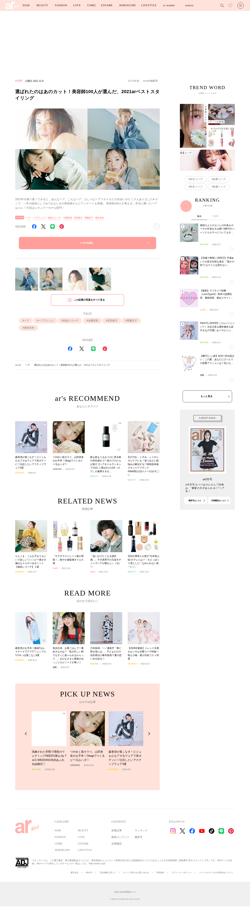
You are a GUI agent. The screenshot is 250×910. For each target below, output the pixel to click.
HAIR (26, 5)
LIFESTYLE (149, 5)
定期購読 (116, 843)
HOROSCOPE (127, 5)
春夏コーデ (219, 179)
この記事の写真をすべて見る (89, 299)
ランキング (141, 830)
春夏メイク (219, 186)
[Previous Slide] (26, 733)
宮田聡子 (78, 217)
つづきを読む (86, 242)
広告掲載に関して (108, 872)
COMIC (91, 5)
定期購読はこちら (218, 500)
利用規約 (160, 872)
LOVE (77, 5)
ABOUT (89, 872)
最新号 (138, 837)
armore (189, 5)
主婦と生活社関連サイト (125, 892)
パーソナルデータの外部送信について (216, 872)
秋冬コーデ (196, 179)
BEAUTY (42, 5)
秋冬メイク (196, 186)
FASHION (61, 5)
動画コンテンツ (120, 837)
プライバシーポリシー (181, 872)
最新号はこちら (195, 500)
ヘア (28, 217)
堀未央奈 (99, 217)
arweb (18, 365)
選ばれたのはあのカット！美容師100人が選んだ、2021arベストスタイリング (72, 365)
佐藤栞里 (67, 217)
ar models (169, 5)
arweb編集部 (150, 80)
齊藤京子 (89, 217)
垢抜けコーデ (54, 217)
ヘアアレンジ (39, 217)
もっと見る (206, 396)
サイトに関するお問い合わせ (136, 872)
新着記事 (116, 830)
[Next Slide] (149, 733)
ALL (199, 216)
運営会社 (74, 872)
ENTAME (107, 5)
